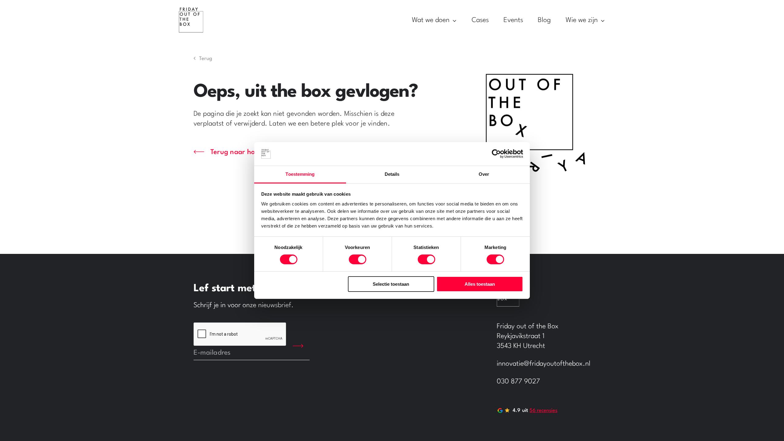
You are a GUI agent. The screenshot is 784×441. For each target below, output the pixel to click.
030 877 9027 (518, 381)
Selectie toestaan (391, 284)
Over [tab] (484, 174)
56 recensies (543, 410)
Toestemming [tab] (300, 174)
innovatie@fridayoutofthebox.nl (543, 363)
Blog (544, 20)
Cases (480, 20)
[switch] (357, 259)
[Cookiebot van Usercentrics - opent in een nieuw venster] (496, 153)
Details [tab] (392, 174)
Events (513, 20)
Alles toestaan (480, 284)
